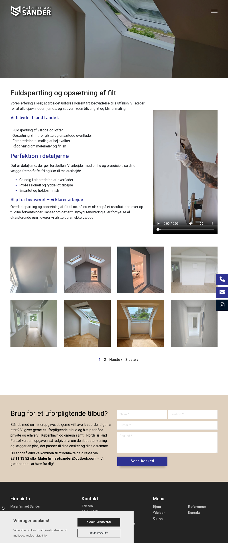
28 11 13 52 (19, 458)
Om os (158, 518)
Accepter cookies (99, 522)
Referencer (197, 506)
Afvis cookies (99, 533)
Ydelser (159, 512)
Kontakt (194, 512)
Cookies (3, 507)
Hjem (157, 506)
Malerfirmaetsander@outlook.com (67, 458)
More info (41, 535)
